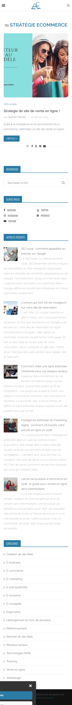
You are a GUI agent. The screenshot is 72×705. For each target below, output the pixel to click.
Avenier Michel (17, 117)
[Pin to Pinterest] (40, 146)
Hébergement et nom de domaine (28, 620)
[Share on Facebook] (32, 146)
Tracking (11, 661)
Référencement (16, 628)
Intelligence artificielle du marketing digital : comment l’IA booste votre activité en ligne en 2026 (44, 425)
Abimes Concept (44, 697)
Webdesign (13, 678)
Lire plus (10, 138)
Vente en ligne (15, 669)
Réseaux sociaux (17, 645)
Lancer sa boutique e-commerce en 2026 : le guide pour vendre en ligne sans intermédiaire (44, 484)
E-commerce (14, 570)
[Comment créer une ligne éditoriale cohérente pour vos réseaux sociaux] (11, 367)
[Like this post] (27, 146)
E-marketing (14, 579)
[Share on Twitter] (36, 146)
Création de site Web (19, 554)
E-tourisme (13, 595)
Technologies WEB (18, 653)
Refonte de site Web (19, 636)
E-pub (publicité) (16, 587)
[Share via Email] (44, 146)
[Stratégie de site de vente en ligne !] (36, 65)
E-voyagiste (13, 603)
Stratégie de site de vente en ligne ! (32, 111)
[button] (30, 686)
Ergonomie (13, 612)
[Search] (68, 5)
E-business (13, 562)
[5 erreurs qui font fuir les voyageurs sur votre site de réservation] (11, 303)
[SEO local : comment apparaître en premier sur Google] (11, 249)
